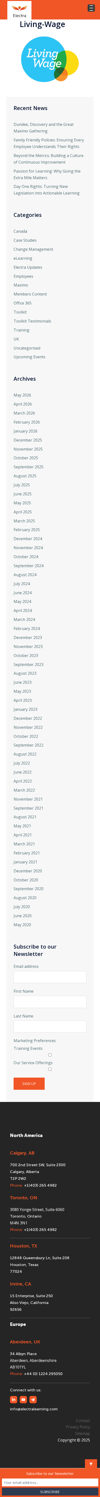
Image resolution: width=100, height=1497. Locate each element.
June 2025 (23, 494)
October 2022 (26, 736)
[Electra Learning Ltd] (19, 10)
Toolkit (20, 312)
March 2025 (24, 521)
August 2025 (25, 476)
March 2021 (24, 844)
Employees (23, 276)
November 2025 (28, 449)
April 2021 (23, 835)
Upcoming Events (29, 357)
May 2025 (22, 503)
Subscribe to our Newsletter (50, 1473)
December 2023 (28, 637)
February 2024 (27, 628)
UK (16, 339)
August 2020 (25, 897)
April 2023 (23, 700)
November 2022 (28, 727)
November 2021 (28, 799)
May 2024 (22, 601)
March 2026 (24, 413)
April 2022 (23, 781)
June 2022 (23, 772)
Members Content (30, 294)
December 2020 (28, 871)
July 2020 (22, 906)
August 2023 (25, 673)
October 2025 (26, 458)
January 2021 (25, 862)
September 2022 (28, 745)
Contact (83, 1420)
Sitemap (82, 1433)
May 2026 (22, 395)
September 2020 (28, 888)
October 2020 (26, 880)
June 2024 (23, 592)
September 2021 (28, 808)
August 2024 (25, 574)
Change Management (33, 249)
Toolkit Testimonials (32, 321)
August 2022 (25, 754)
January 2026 (25, 431)
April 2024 (23, 610)
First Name (23, 991)
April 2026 (23, 404)
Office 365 (23, 303)
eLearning (23, 258)
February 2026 (27, 422)
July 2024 (22, 583)
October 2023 (26, 655)
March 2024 (24, 619)
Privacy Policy (78, 1427)
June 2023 (23, 682)
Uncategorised (27, 348)
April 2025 (23, 512)
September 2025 (28, 467)
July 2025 (22, 485)
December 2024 (28, 538)
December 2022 (28, 718)
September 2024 (28, 565)
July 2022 (22, 763)
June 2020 (23, 915)
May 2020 (22, 924)
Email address (26, 966)
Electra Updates (28, 267)
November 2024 (28, 547)
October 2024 (26, 556)
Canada (20, 231)
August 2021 (25, 817)
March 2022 (24, 790)
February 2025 (27, 529)
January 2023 (25, 709)
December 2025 (28, 440)
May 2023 (22, 691)
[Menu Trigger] (91, 8)
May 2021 (22, 826)
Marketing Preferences (35, 1040)
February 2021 (27, 853)
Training (21, 330)
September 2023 (28, 664)
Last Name (23, 1016)
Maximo (21, 285)
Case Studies (25, 240)
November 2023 (28, 646)
